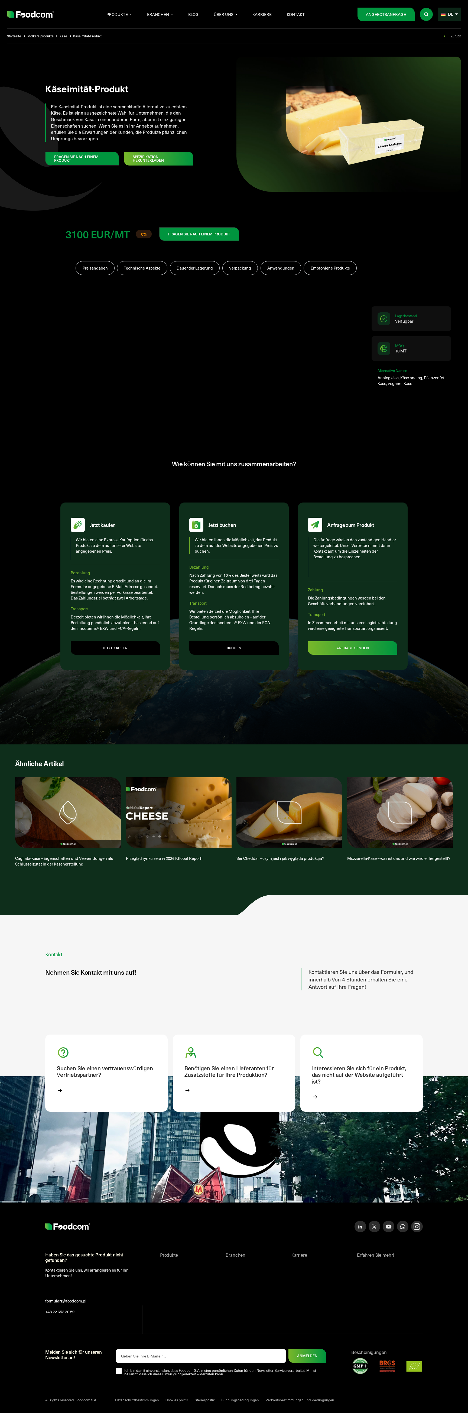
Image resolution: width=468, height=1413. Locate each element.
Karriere (262, 14)
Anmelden (307, 1355)
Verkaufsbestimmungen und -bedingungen (300, 1400)
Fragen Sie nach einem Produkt (76, 158)
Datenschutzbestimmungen (137, 1400)
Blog (193, 14)
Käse (63, 36)
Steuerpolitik (205, 1400)
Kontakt (296, 14)
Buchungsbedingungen (240, 1400)
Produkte (117, 14)
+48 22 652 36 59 (59, 1311)
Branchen (158, 14)
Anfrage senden (352, 648)
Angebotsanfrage (386, 14)
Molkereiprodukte (40, 36)
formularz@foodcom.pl (65, 1301)
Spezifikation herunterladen (148, 158)
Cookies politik (176, 1400)
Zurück (456, 36)
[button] (106, 1073)
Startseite (14, 36)
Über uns (223, 14)
